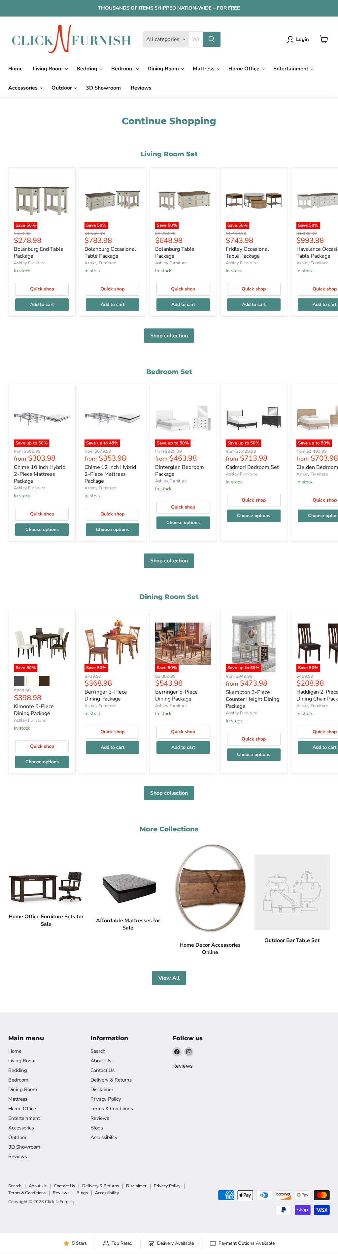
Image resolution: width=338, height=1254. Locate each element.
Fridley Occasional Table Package (247, 253)
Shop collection (169, 335)
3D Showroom (103, 88)
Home (15, 68)
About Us (100, 1060)
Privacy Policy (105, 1099)
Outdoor (62, 88)
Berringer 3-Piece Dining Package (105, 695)
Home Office (244, 68)
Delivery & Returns (111, 1080)
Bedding (88, 68)
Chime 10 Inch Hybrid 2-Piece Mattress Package (39, 474)
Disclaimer (101, 1089)
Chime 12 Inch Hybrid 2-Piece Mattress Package (110, 474)
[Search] (211, 39)
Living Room (48, 68)
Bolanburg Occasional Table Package (110, 253)
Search (98, 1051)
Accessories (23, 88)
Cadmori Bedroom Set (252, 467)
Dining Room (164, 68)
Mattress (204, 68)
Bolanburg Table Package (174, 253)
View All (169, 978)
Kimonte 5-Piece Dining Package (34, 710)
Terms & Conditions (111, 1108)
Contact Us (102, 1070)
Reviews (141, 88)
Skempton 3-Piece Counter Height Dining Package (252, 699)
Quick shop (42, 289)
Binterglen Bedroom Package (179, 471)
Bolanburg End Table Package (38, 253)
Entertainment (291, 68)
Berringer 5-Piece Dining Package (176, 695)
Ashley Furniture (30, 263)
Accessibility (104, 1137)
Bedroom (123, 68)
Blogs (96, 1127)
